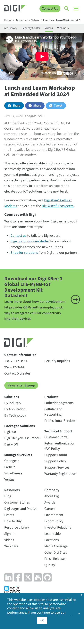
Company (51, 490)
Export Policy (53, 521)
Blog (7, 496)
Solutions (11, 397)
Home (7, 20)
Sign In (9, 533)
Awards (49, 502)
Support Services (56, 467)
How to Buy (12, 521)
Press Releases (55, 558)
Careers (49, 508)
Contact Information (20, 355)
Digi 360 (10, 431)
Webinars (63, 28)
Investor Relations (57, 527)
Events (9, 515)
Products (51, 397)
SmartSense (13, 473)
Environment (53, 515)
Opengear (11, 460)
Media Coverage (56, 546)
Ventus (9, 479)
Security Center (31, 28)
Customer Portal (56, 437)
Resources (21, 20)
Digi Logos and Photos (20, 508)
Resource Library (16, 527)
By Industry (12, 403)
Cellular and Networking (53, 412)
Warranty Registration (60, 473)
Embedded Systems (59, 403)
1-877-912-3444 (15, 360)
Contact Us (50, 8)
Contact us (18, 235)
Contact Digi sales (17, 373)
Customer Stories (17, 502)
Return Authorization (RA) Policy (59, 446)
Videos (35, 20)
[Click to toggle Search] (67, 8)
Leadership (52, 533)
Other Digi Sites (55, 552)
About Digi (52, 496)
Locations (51, 540)
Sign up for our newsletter (30, 241)
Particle (9, 467)
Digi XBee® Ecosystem (58, 205)
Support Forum (55, 454)
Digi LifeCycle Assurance (22, 438)
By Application (15, 409)
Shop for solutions (24, 252)
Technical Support (58, 431)
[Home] (15, 9)
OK (42, 621)
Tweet (58, 105)
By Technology (15, 415)
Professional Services (60, 420)
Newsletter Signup (21, 385)
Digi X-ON (11, 444)
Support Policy (55, 461)
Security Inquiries (57, 360)
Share (16, 105)
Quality (49, 565)
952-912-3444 (14, 367)
